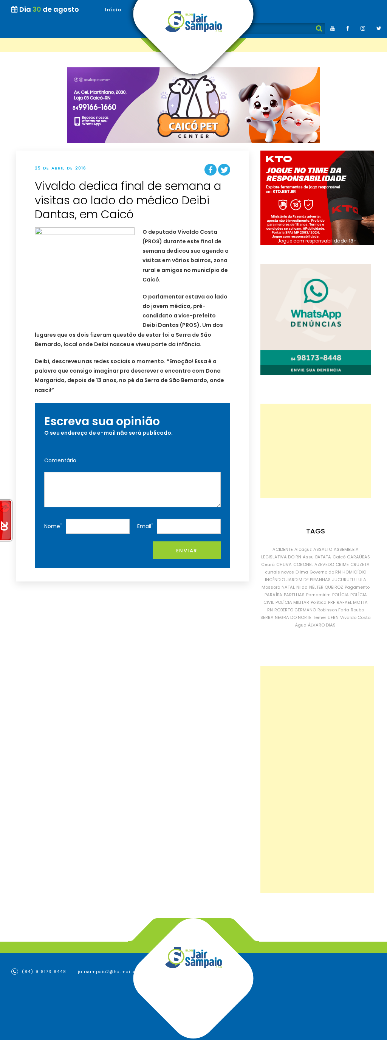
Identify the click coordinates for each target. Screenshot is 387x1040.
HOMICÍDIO (354, 572)
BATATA (323, 557)
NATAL (288, 587)
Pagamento (357, 587)
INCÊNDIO (275, 580)
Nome (53, 526)
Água (301, 625)
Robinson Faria (333, 610)
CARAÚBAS (358, 557)
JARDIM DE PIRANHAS (308, 580)
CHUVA (284, 564)
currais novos (279, 572)
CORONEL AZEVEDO (313, 564)
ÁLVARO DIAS (322, 625)
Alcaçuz (303, 549)
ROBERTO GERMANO (295, 610)
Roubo (357, 610)
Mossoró (271, 587)
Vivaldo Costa (355, 617)
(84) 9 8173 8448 (43, 972)
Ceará (268, 564)
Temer (319, 617)
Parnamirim (318, 595)
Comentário (60, 460)
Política (319, 602)
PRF (331, 602)
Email (145, 526)
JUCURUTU (343, 580)
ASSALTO (322, 549)
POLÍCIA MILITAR (292, 602)
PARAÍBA (273, 595)
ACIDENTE (282, 549)
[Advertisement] (315, 451)
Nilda (302, 587)
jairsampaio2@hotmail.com (110, 972)
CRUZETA (360, 564)
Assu (308, 557)
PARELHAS (294, 595)
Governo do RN (325, 572)
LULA (361, 580)
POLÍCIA (340, 595)
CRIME (342, 564)
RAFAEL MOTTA (352, 602)
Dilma (302, 572)
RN (270, 610)
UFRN (333, 617)
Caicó (339, 557)
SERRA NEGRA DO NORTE (285, 617)
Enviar (186, 550)
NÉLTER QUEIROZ (326, 587)
